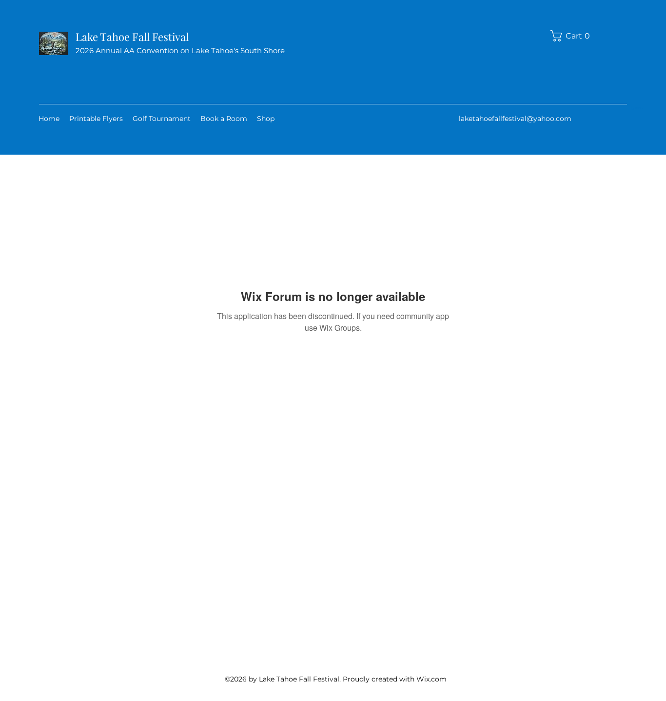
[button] (573, 35)
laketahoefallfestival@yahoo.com (515, 118)
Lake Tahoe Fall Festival (132, 36)
